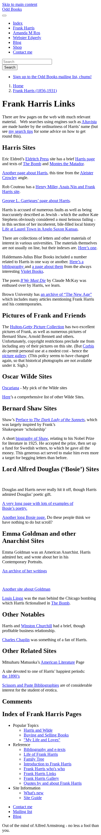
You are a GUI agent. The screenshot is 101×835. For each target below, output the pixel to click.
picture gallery (14, 355)
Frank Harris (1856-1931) (35, 90)
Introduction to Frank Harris (47, 764)
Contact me (22, 52)
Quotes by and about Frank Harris (53, 783)
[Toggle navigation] (4, 15)
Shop (17, 47)
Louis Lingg (12, 598)
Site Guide (33, 797)
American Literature (58, 662)
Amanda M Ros (26, 33)
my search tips (21, 131)
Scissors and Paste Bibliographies (30, 685)
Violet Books (32, 271)
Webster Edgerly (27, 37)
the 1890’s (11, 676)
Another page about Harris (24, 173)
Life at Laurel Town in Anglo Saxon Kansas (40, 229)
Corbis (88, 346)
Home (18, 86)
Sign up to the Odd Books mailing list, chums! (52, 76)
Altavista (89, 121)
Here (6, 397)
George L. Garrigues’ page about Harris (36, 200)
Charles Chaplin (16, 639)
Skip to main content (19, 4)
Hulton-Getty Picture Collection (37, 326)
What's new (34, 793)
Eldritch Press (37, 159)
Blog (17, 42)
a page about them (47, 266)
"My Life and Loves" (42, 740)
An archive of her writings (24, 571)
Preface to (50, 419)
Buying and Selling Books (46, 735)
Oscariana (10, 388)
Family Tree (34, 759)
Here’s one (87, 247)
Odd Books (12, 9)
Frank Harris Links (40, 773)
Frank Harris (23, 28)
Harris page (85, 159)
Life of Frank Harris (41, 754)
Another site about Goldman (26, 589)
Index (18, 23)
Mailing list (22, 811)
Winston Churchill (36, 626)
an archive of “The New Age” (66, 294)
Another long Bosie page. (24, 517)
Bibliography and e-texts (44, 749)
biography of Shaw (32, 438)
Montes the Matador (66, 163)
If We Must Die (33, 280)
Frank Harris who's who (44, 768)
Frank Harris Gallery (41, 778)
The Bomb (32, 163)
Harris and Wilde (38, 730)
